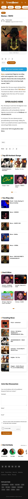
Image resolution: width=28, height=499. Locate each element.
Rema (3, 142)
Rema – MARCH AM (15, 223)
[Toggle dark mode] (25, 2)
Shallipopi (14, 487)
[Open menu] (2, 2)
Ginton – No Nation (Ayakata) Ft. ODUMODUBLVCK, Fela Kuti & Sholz (17, 333)
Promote (14, 474)
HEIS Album (21, 89)
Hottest (18, 7)
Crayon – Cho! (5, 185)
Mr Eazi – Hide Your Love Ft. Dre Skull (7, 302)
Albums (10, 7)
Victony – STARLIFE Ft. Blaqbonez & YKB (7, 286)
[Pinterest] (19, 466)
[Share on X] (5, 59)
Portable (11, 484)
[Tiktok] (15, 466)
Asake (22, 484)
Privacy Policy (8, 472)
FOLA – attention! (15, 322)
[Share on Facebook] (12, 59)
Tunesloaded (8, 20)
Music (3, 7)
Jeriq (3, 487)
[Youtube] (12, 466)
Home (2, 472)
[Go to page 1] (13, 308)
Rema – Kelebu (14, 234)
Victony (3, 489)
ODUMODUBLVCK (5, 484)
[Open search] (22, 2)
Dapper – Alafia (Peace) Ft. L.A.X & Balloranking (17, 366)
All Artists (23, 445)
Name (3, 408)
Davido (8, 489)
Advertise (20, 472)
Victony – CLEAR (19, 302)
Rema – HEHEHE (14, 212)
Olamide (13, 489)
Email (2, 414)
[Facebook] (2, 466)
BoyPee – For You (19, 169)
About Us (15, 472)
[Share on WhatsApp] (2, 59)
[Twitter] (5, 466)
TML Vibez (8, 487)
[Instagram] (9, 466)
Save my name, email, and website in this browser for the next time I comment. (15, 422)
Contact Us (4, 474)
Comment (12, 62)
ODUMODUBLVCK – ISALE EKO (7, 169)
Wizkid (18, 489)
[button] (9, 59)
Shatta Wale (20, 487)
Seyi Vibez (17, 484)
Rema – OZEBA (14, 245)
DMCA (9, 474)
